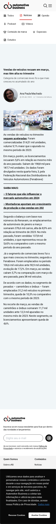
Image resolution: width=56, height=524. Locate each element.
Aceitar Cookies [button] (39, 515)
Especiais (42, 32)
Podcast (11, 24)
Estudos (11, 39)
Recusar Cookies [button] (16, 515)
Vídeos (29, 24)
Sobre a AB (8, 465)
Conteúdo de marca (17, 32)
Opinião (45, 15)
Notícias (28, 15)
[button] (49, 438)
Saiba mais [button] (43, 504)
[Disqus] (28, 371)
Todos (10, 15)
